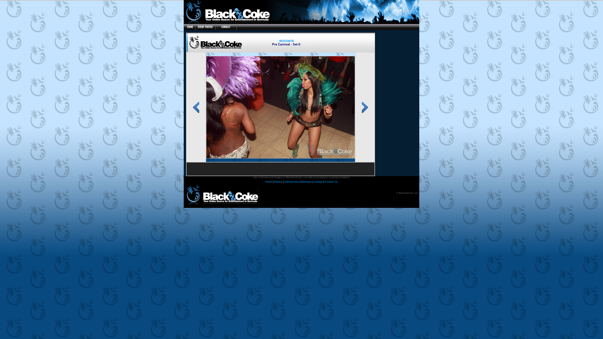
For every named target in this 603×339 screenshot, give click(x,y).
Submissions (291, 181)
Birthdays (306, 181)
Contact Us (331, 181)
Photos (278, 181)
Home (268, 181)
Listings (318, 181)
